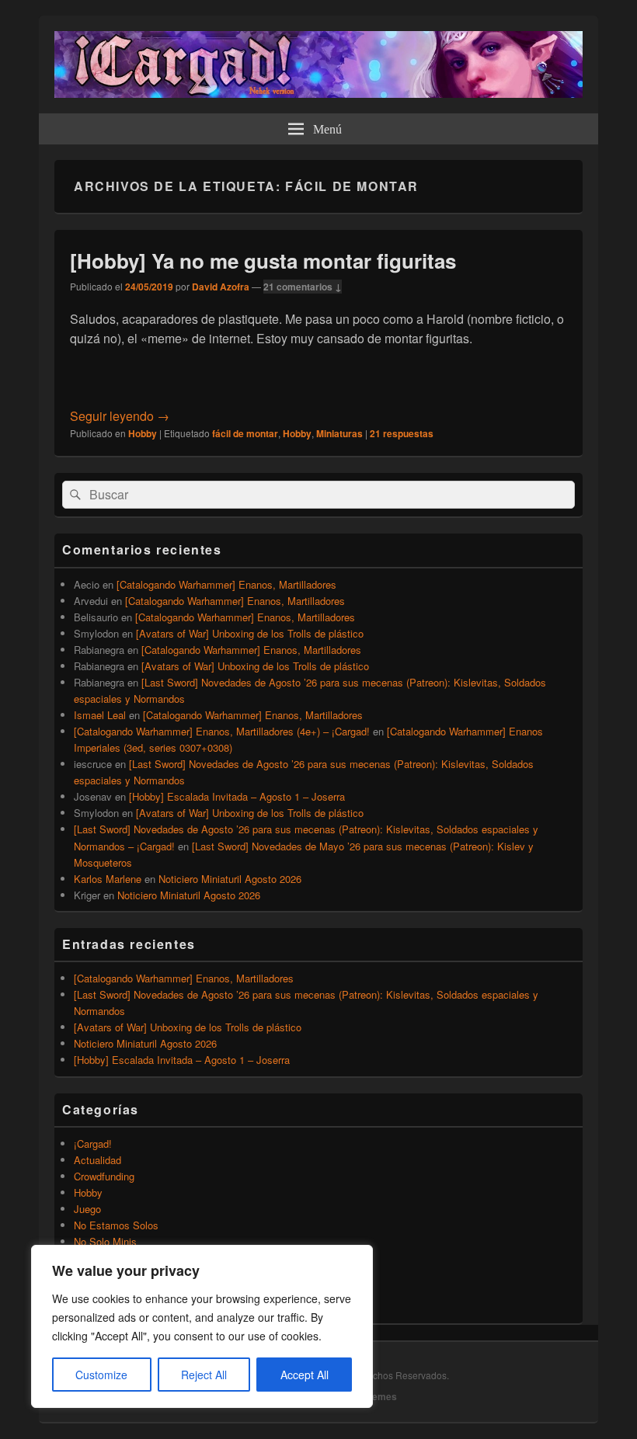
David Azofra (220, 287)
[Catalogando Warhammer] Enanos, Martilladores (226, 584)
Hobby (142, 433)
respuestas (401, 433)
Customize (101, 1374)
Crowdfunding (104, 1176)
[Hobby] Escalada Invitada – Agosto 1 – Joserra (237, 796)
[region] (202, 1326)
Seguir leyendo (119, 416)
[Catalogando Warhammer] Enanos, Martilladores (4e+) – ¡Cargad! (222, 731)
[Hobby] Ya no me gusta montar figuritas (263, 260)
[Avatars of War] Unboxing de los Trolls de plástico (250, 633)
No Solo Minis (105, 1241)
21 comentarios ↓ (302, 287)
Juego (87, 1208)
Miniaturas (339, 433)
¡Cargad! (93, 1143)
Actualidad (97, 1159)
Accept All (304, 1374)
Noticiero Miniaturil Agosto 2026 (229, 878)
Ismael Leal (100, 714)
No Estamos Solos (116, 1225)
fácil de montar (245, 433)
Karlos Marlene (107, 878)
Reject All (204, 1374)
